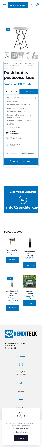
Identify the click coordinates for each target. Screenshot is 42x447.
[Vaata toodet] (15, 241)
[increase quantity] (16, 91)
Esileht (6, 63)
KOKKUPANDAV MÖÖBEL (13, 66)
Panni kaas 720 (12, 250)
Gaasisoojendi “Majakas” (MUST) (30, 253)
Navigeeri (21, 391)
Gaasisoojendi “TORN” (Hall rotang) (12, 293)
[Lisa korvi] (15, 237)
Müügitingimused (21, 408)
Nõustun (21, 438)
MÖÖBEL (28, 63)
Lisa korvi (29, 91)
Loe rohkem (21, 432)
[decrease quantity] (6, 91)
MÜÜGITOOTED (16, 63)
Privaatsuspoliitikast (20, 428)
